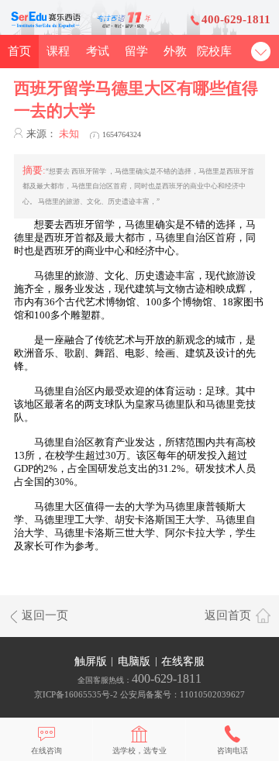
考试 (97, 51)
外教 (175, 51)
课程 (58, 51)
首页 (19, 51)
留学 (136, 51)
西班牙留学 (89, 224)
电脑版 (134, 660)
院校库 (214, 51)
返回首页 (228, 615)
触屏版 (90, 660)
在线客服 (183, 660)
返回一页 (45, 615)
